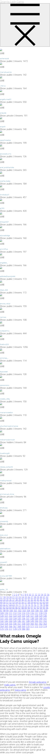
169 (23, 626)
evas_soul (4, 535)
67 (7, 605)
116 (32, 613)
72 (22, 605)
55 (19, 602)
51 (7, 602)
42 (29, 600)
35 (7, 600)
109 (2, 613)
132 (6, 618)
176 (6, 629)
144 (10, 621)
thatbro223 (4, 344)
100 (11, 610)
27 (32, 597)
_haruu (3, 86)
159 (28, 623)
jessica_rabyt (5, 304)
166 (10, 626)
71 (19, 605)
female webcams (37, 682)
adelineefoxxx (5, 549)
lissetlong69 (5, 453)
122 (10, 615)
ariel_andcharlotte (7, 167)
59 (32, 602)
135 (19, 618)
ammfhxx (4, 249)
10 (29, 594)
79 (44, 605)
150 (36, 621)
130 (45, 615)
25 (25, 597)
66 (4, 605)
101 (15, 610)
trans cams (20, 690)
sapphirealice (5, 140)
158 (23, 623)
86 (16, 608)
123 (15, 615)
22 (16, 597)
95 (44, 608)
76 (35, 605)
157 (19, 623)
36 (10, 600)
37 (13, 600)
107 (41, 610)
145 (15, 621)
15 (45, 594)
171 (32, 626)
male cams (9, 684)
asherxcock (4, 59)
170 (28, 626)
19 (7, 597)
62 (41, 602)
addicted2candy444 (7, 276)
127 (32, 615)
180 (23, 629)
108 (45, 610)
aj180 (2, 208)
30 (41, 597)
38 (16, 600)
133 (10, 618)
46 (41, 600)
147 (23, 621)
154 (6, 623)
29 (38, 597)
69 (13, 605)
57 (25, 602)
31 (44, 597)
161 (36, 623)
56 (22, 602)
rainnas (3, 317)
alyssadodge (5, 235)
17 (1, 597)
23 (19, 597)
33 (1, 600)
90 (29, 608)
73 (25, 605)
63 (44, 602)
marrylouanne (6, 72)
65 (1, 605)
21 (13, 597)
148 (28, 621)
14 (42, 594)
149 (32, 621)
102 (20, 610)
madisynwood (5, 481)
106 (37, 610)
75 (32, 605)
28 (35, 597)
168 (19, 626)
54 (16, 602)
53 (13, 602)
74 (29, 605)
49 (1, 602)
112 (15, 613)
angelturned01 (6, 99)
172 (36, 626)
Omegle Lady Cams (12, 1)
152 (45, 621)
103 (24, 610)
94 (41, 608)
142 (2, 621)
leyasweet (4, 372)
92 (35, 608)
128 (36, 615)
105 (32, 610)
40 (22, 600)
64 (47, 602)
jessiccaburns (5, 154)
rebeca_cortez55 (6, 467)
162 (40, 623)
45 (38, 600)
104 (28, 610)
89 (25, 608)
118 (40, 613)
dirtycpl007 (4, 222)
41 (25, 600)
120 (2, 615)
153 (2, 623)
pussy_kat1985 (6, 576)
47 (44, 600)
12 (36, 594)
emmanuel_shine (7, 494)
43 (32, 600)
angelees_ (4, 263)
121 (6, 615)
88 (22, 608)
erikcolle (3, 113)
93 (38, 608)
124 (19, 615)
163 (45, 623)
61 (38, 602)
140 (40, 618)
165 (6, 626)
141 (45, 618)
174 (45, 626)
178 (15, 629)
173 (40, 626)
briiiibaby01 (4, 195)
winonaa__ (4, 358)
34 (4, 600)
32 (47, 597)
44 (35, 600)
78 (41, 605)
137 (28, 618)
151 (40, 621)
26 (29, 597)
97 (1, 610)
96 (47, 608)
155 (10, 623)
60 (35, 602)
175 (2, 629)
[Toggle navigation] (25, 25)
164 (2, 626)
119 (45, 613)
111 (10, 613)
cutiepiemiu (4, 331)
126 (28, 615)
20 (10, 597)
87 (19, 608)
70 (16, 605)
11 (33, 594)
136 (23, 618)
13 (39, 594)
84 (10, 608)
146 (19, 621)
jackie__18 (4, 589)
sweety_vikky (5, 399)
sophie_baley (5, 181)
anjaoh (3, 127)
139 (36, 618)
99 (7, 610)
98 (4, 610)
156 (15, 623)
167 (15, 626)
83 (7, 608)
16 (48, 594)
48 (47, 600)
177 (10, 629)
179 (19, 629)
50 (4, 602)
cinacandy (4, 521)
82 (4, 608)
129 (40, 615)
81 (1, 608)
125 (23, 615)
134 (15, 618)
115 (28, 613)
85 (13, 608)
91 (32, 608)
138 (32, 618)
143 (6, 621)
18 (4, 597)
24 (22, 597)
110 (6, 613)
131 (2, 618)
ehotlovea (4, 508)
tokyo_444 (4, 290)
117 (36, 613)
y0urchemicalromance (9, 426)
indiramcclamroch (7, 440)
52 (10, 602)
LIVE (2, 53)
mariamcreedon (6, 412)
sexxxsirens (4, 385)
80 (47, 605)
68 (10, 605)
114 (23, 613)
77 (38, 605)
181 (28, 629)
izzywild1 (3, 562)
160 (32, 623)
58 (29, 602)
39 (19, 600)
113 (19, 613)
